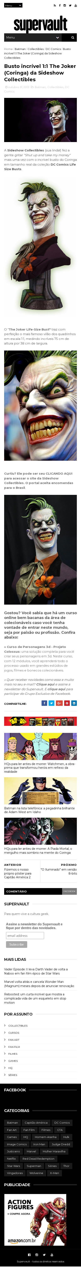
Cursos (13, 1032)
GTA (60, 1130)
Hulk (66, 1137)
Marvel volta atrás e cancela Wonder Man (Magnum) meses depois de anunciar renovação (39, 984)
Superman (34, 1166)
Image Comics (17, 1144)
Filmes (12, 1053)
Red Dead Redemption (38, 1158)
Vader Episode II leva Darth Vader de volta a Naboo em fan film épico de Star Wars (36, 971)
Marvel (31, 1151)
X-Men (54, 1173)
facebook (69, 891)
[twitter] (70, 5)
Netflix (11, 1158)
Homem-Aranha (45, 1137)
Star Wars (13, 1166)
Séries (12, 1075)
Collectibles (36, 49)
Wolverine (36, 1173)
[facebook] (59, 5)
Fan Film (14, 1046)
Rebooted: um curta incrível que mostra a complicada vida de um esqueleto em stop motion (35, 998)
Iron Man (39, 1144)
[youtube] (76, 5)
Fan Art (13, 1039)
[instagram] (65, 5)
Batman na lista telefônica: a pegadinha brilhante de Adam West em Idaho (39, 810)
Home (8, 49)
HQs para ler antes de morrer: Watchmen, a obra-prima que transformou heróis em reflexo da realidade (39, 768)
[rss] (55, 5)
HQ (10, 1067)
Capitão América (36, 1122)
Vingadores (15, 1173)
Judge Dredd (61, 1144)
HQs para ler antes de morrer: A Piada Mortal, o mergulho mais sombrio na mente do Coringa (38, 851)
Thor (66, 1166)
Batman (20, 49)
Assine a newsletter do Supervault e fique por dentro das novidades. (34, 926)
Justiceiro (13, 1151)
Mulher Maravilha (54, 1151)
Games (13, 1060)
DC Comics (53, 49)
